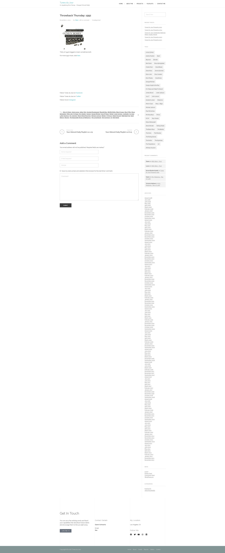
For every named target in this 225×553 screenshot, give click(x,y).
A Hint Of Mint (150, 52)
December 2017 (149, 371)
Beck (158, 56)
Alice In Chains (67, 112)
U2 (111, 117)
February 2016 (149, 410)
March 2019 (148, 356)
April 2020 (148, 338)
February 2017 (149, 388)
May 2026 (147, 203)
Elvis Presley (149, 78)
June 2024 (148, 246)
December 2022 (149, 279)
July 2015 (147, 423)
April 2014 (148, 450)
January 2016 (148, 412)
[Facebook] (131, 534)
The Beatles (160, 129)
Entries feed (148, 473)
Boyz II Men (128, 112)
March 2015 (148, 430)
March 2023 (148, 273)
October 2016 (149, 395)
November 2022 (149, 281)
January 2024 (149, 255)
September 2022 (150, 284)
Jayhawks (126, 114)
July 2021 (147, 310)
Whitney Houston (150, 147)
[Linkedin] (146, 534)
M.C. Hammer (73, 116)
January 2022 (148, 299)
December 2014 (149, 436)
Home (129, 549)
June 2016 (148, 403)
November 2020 (149, 325)
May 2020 (147, 336)
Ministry (104, 116)
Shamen (67, 117)
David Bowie (158, 67)
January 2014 (148, 456)
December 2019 (149, 345)
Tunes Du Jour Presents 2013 (153, 40)
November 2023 (149, 259)
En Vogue (75, 114)
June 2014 (148, 447)
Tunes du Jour (66, 2)
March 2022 (148, 295)
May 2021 (147, 314)
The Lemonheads (96, 117)
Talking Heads (160, 125)
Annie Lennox (75, 112)
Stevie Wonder (150, 125)
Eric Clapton (82, 114)
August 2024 (148, 242)
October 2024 (149, 238)
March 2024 (148, 251)
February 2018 (149, 369)
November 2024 (149, 236)
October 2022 (149, 283)
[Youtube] (139, 534)
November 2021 (149, 303)
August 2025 (148, 220)
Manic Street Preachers (84, 116)
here (78, 55)
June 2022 (148, 290)
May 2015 (147, 426)
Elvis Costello (158, 74)
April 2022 (148, 294)
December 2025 (149, 212)
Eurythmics (158, 78)
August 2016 (148, 399)
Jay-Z (147, 96)
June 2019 (148, 351)
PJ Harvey (109, 116)
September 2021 (150, 307)
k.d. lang (131, 114)
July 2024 (147, 244)
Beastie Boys (103, 112)
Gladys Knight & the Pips (152, 85)
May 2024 (147, 247)
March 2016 (148, 408)
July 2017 (147, 379)
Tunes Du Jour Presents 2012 (153, 27)
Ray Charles (155, 118)
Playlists (146, 549)
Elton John (70, 114)
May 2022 (147, 292)
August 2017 (148, 377)
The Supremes (159, 140)
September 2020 (150, 329)
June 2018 (148, 366)
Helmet (111, 114)
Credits (140, 549)
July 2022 (147, 288)
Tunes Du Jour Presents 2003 (153, 37)
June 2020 (148, 334)
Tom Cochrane (106, 117)
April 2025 (148, 227)
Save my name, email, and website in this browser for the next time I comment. (87, 171)
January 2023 (148, 277)
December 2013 (149, 458)
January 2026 (149, 211)
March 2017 (148, 386)
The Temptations (150, 144)
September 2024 (150, 240)
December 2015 (149, 414)
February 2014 (149, 454)
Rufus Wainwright (151, 122)
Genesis (88, 114)
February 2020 (149, 342)
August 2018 (148, 362)
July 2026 (147, 199)
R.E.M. (147, 118)
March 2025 (148, 229)
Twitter (78, 96)
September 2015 (150, 419)
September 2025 (150, 218)
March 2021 (148, 318)
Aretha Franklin (150, 56)
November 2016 (149, 393)
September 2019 (150, 347)
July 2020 (147, 332)
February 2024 (149, 253)
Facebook (79, 93)
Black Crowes (120, 112)
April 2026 (148, 205)
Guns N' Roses (105, 114)
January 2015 (148, 434)
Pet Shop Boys (150, 114)
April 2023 (148, 271)
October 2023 (149, 260)
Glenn (76, 20)
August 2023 (148, 264)
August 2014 (148, 443)
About (134, 549)
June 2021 (148, 312)
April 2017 (147, 384)
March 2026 (148, 207)
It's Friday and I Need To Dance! (154, 89)
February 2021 (149, 319)
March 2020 (148, 340)
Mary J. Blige (159, 103)
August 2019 (148, 349)
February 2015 (149, 432)
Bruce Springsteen (159, 63)
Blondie (155, 59)
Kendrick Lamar (150, 100)
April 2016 (148, 406)
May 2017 (147, 382)
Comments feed (150, 475)
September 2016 (150, 397)
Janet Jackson (118, 114)
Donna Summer (159, 70)
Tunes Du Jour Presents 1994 (153, 30)
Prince (158, 114)
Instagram (72, 100)
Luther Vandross (64, 116)
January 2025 (148, 233)
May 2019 (147, 353)
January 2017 (148, 390)
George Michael (95, 114)
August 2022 (148, 286)
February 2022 (149, 297)
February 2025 (149, 231)
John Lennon (155, 96)
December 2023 (149, 257)
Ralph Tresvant (117, 116)
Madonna (160, 100)
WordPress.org (149, 477)
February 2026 (149, 209)
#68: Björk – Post (157, 161)
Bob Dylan (149, 63)
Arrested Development (93, 112)
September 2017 (150, 375)
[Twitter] (135, 534)
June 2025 (148, 223)
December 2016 (149, 391)
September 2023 (150, 262)
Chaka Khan (149, 67)
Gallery (152, 549)
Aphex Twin (83, 112)
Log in (146, 471)
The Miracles (157, 133)
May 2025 (147, 225)
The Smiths (149, 140)
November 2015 (149, 415)
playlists (148, 488)
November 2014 (149, 438)
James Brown (149, 92)
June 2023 (148, 268)
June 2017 (148, 380)
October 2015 (149, 417)
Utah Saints (115, 117)
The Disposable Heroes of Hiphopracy (80, 117)
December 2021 (149, 301)
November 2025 (149, 214)
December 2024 (149, 235)
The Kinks (148, 133)
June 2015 (148, 425)
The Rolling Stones (151, 136)
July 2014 (147, 445)
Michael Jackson (96, 116)
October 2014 (149, 439)
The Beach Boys (150, 129)
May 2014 (147, 449)
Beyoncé (148, 59)
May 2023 (147, 270)
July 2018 (147, 364)
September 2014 (150, 441)
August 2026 (148, 198)
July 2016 (147, 401)
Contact (158, 549)
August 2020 (148, 331)
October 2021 (149, 305)
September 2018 (150, 360)
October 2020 (149, 327)
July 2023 (147, 266)
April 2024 (148, 249)
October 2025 (149, 216)
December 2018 (149, 358)
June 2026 (148, 201)
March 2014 (148, 452)
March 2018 (148, 367)
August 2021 (148, 308)
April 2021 (147, 316)
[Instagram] (142, 534)
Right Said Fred (126, 116)
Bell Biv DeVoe (112, 112)
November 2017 (149, 373)
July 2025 (147, 222)
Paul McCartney (150, 111)
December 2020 (149, 323)
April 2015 (147, 428)
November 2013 (149, 460)
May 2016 (147, 404)
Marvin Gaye (149, 103)
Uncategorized (96, 20)
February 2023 (149, 275)
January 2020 (149, 343)
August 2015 (148, 421)
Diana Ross (149, 70)
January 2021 (148, 321)
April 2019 (148, 355)
